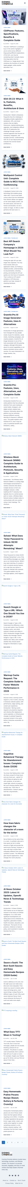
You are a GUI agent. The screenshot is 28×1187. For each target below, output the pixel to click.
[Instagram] (15, 1175)
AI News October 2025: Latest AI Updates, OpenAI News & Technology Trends (14, 895)
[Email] (12, 1175)
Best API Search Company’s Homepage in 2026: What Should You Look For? (14, 247)
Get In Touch (21, 1180)
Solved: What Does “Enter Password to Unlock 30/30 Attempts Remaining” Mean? (13, 542)
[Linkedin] (18, 1175)
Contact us (13, 1180)
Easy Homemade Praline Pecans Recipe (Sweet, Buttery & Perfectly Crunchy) (13, 1098)
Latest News (7, 27)
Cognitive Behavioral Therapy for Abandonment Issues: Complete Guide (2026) (13, 760)
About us (5, 1180)
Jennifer (7, 43)
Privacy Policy (9, 1183)
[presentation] (14, 16)
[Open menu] (24, 3)
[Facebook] (9, 1175)
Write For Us (19, 1183)
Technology (14, 238)
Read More (8, 70)
